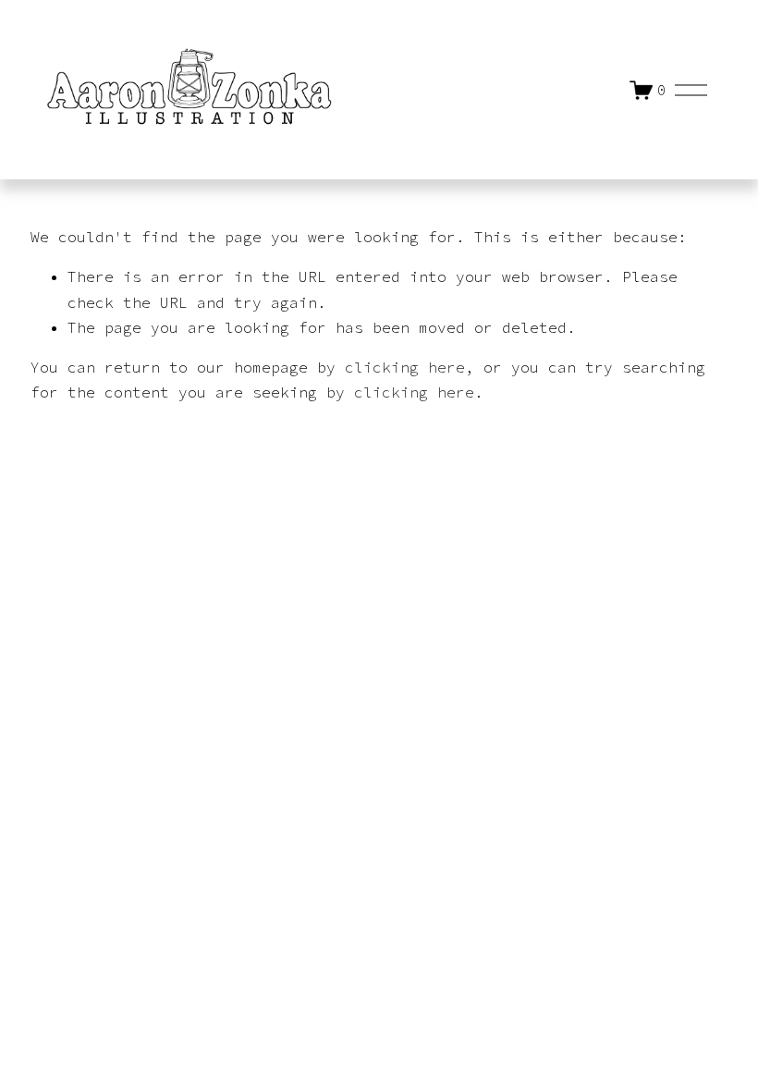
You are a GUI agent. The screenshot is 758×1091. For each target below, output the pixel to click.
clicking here (405, 367)
